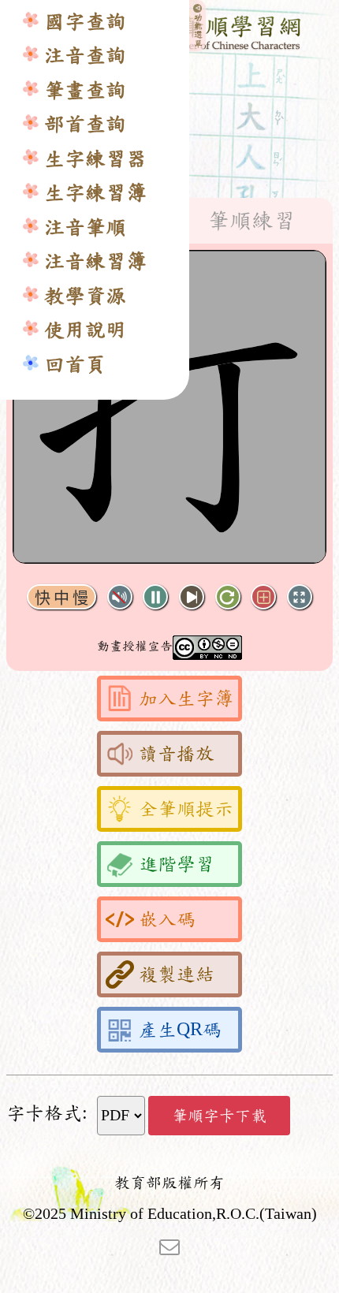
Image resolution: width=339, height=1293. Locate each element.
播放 (155, 597)
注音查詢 (85, 55)
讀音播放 (176, 753)
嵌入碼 (167, 919)
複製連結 (176, 974)
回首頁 (75, 364)
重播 (228, 597)
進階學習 (176, 864)
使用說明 (85, 330)
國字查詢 (85, 22)
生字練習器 (95, 159)
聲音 (120, 597)
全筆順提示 (186, 808)
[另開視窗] (169, 1245)
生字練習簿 (95, 193)
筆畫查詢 (85, 90)
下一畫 (191, 597)
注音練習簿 (95, 261)
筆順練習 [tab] (251, 221)
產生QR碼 (180, 1029)
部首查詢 (85, 124)
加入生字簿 (186, 698)
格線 (263, 597)
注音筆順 (85, 227)
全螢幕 (299, 597)
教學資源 (85, 296)
